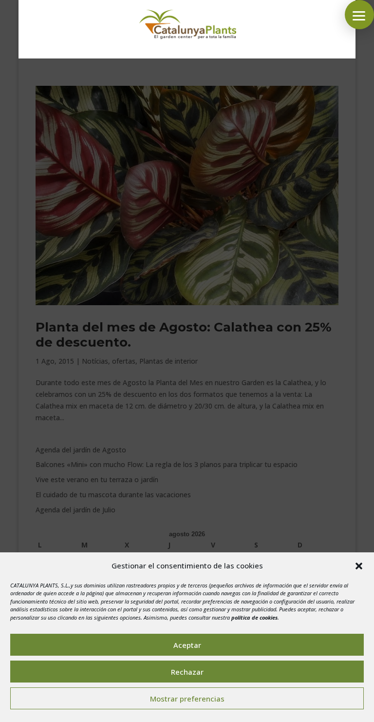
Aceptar (187, 645)
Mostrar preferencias (187, 698)
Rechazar (187, 672)
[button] (359, 566)
